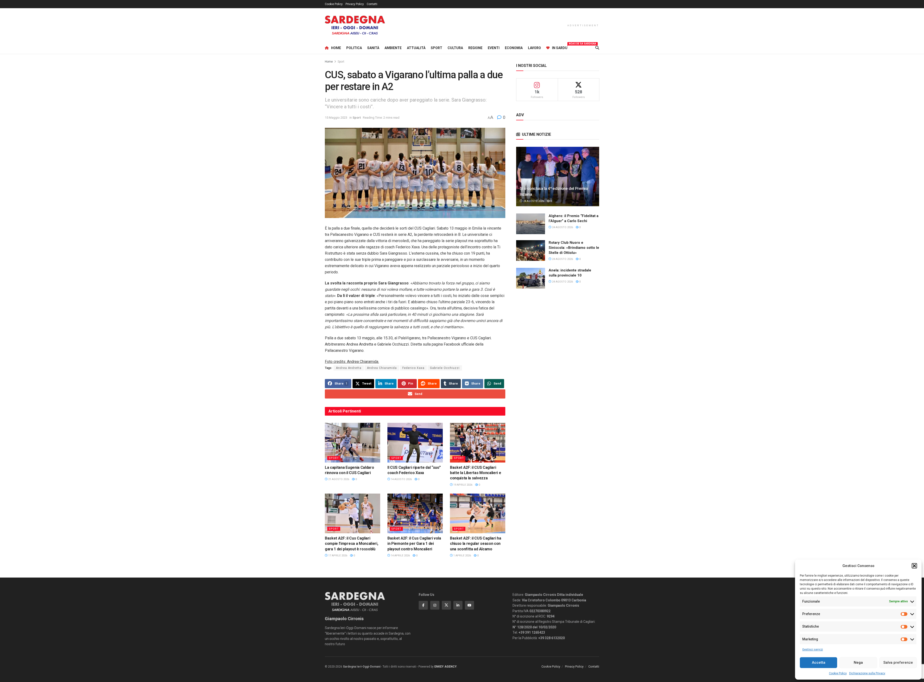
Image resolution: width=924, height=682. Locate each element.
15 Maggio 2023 (336, 117)
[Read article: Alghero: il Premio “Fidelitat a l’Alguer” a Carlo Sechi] (530, 223)
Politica (354, 48)
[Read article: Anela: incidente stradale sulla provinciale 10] (530, 278)
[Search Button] (597, 48)
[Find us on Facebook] (423, 605)
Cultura (455, 48)
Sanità (373, 48)
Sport (436, 48)
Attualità (416, 48)
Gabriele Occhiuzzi (445, 368)
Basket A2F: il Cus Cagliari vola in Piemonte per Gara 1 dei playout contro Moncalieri (414, 543)
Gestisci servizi (812, 649)
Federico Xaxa (413, 368)
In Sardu (559, 47)
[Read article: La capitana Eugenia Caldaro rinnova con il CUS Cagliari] (352, 442)
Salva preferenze (898, 662)
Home (336, 48)
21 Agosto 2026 (338, 479)
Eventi (494, 48)
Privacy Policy (355, 4)
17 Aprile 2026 (337, 555)
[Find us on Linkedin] (457, 605)
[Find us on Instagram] (434, 605)
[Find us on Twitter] (446, 605)
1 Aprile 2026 (462, 555)
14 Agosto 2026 (401, 479)
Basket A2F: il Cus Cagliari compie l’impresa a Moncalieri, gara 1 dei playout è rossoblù (351, 543)
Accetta (818, 662)
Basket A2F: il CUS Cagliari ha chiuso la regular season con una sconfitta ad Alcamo (475, 543)
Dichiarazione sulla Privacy (867, 673)
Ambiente (393, 48)
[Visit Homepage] (355, 25)
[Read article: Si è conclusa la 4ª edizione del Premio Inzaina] (557, 176)
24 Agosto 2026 (533, 201)
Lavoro (534, 48)
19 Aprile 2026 (462, 484)
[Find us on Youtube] (469, 605)
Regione (475, 48)
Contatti (372, 4)
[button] (914, 565)
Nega (858, 662)
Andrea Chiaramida (382, 368)
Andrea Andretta (348, 368)
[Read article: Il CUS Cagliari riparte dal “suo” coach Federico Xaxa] (415, 442)
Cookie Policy (838, 673)
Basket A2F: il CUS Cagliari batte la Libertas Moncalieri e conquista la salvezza (475, 473)
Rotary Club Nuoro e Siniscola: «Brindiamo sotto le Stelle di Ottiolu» (574, 247)
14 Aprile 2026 (400, 555)
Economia (514, 48)
